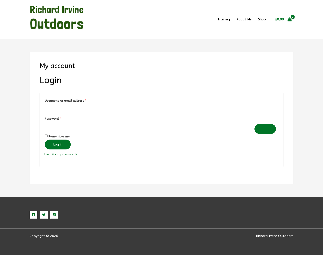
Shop (262, 19)
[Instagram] (54, 215)
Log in (57, 144)
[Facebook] (33, 215)
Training (223, 19)
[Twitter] (44, 215)
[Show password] (265, 129)
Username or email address (71, 100)
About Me (244, 19)
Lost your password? (61, 154)
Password (59, 118)
